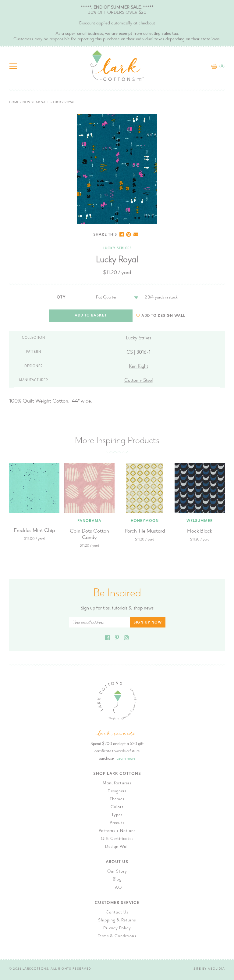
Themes (117, 799)
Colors (117, 807)
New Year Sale (36, 102)
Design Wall (117, 847)
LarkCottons (36, 969)
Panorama (89, 521)
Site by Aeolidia (209, 969)
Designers (117, 791)
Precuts (117, 823)
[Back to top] (224, 772)
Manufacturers (117, 783)
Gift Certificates (117, 839)
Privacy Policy (117, 928)
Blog (117, 879)
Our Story (117, 872)
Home (14, 102)
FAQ (117, 888)
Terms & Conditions (117, 936)
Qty (61, 297)
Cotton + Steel (138, 380)
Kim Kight (138, 366)
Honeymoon (145, 521)
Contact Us (117, 912)
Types (117, 815)
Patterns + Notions (117, 831)
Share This (105, 235)
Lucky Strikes (117, 248)
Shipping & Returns (117, 920)
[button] (160, 315)
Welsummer (199, 521)
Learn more (125, 759)
